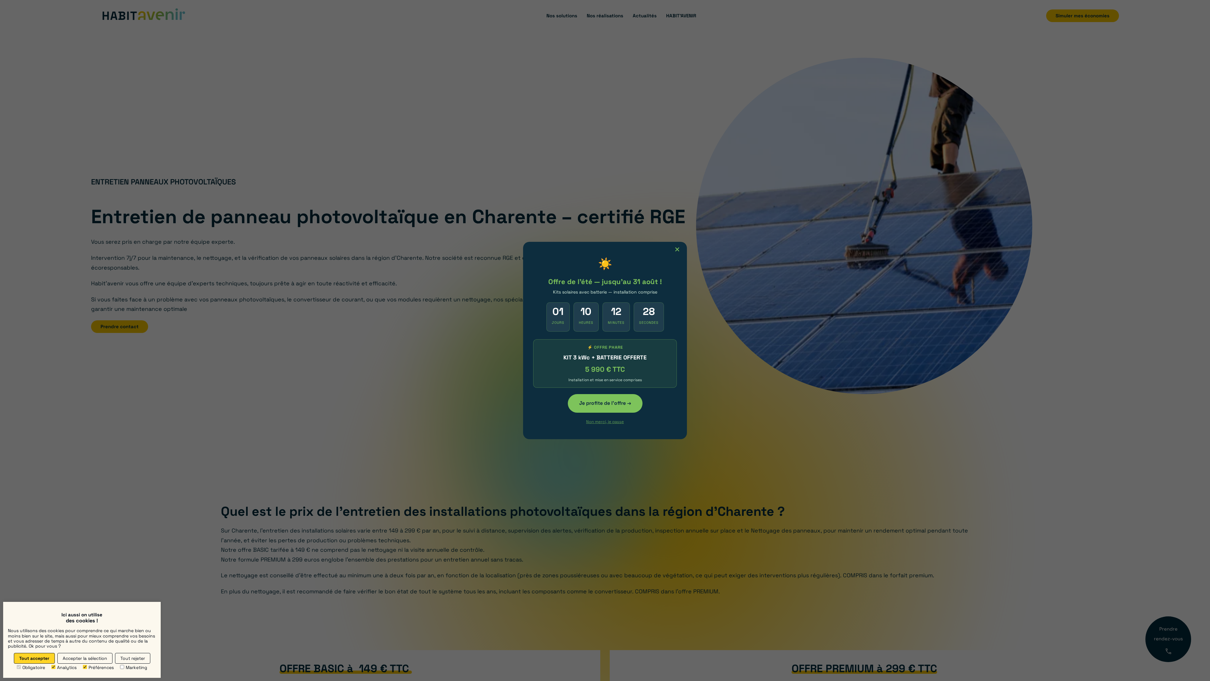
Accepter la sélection (85, 658)
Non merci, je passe (605, 421)
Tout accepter (34, 658)
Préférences (101, 667)
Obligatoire (33, 667)
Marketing (136, 667)
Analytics (67, 667)
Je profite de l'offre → (605, 403)
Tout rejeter (132, 658)
